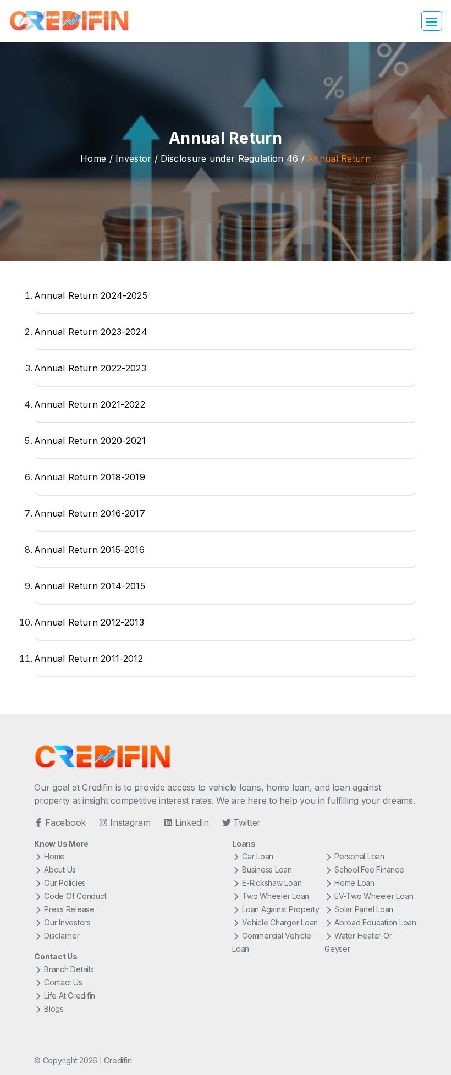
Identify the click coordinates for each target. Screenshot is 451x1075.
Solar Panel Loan (363, 909)
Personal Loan (359, 856)
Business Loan (267, 869)
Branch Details (69, 969)
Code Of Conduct (75, 896)
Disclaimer (62, 935)
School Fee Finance (369, 869)
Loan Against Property (281, 909)
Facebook (65, 822)
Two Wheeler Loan (275, 896)
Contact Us (63, 982)
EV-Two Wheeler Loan (373, 896)
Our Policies (65, 882)
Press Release (69, 909)
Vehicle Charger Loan (280, 922)
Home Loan (354, 882)
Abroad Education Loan (375, 922)
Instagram (130, 822)
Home (93, 158)
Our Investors (67, 922)
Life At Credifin (69, 995)
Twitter (247, 822)
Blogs (54, 1008)
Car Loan (257, 856)
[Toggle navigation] (431, 21)
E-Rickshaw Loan (271, 882)
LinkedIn (192, 822)
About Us (60, 869)
